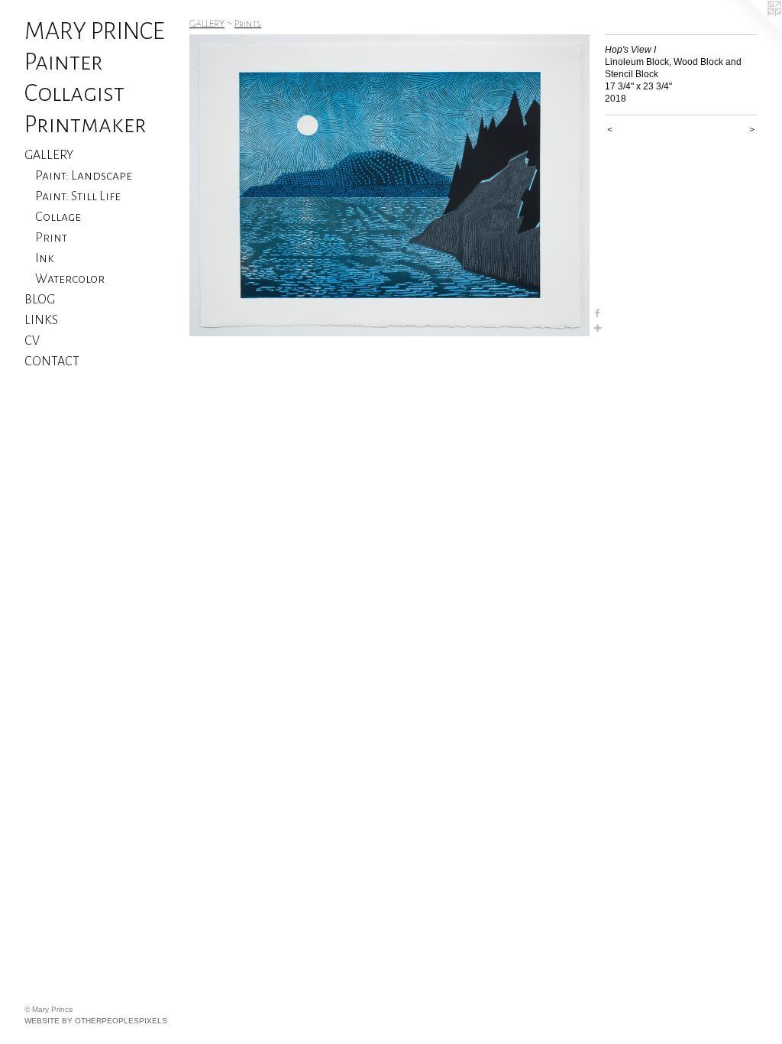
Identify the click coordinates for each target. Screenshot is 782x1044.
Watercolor (70, 279)
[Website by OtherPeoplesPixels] (751, 30)
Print (51, 238)
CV (32, 341)
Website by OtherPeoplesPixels (95, 1020)
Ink (44, 258)
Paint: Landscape (83, 176)
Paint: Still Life (78, 196)
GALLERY (48, 155)
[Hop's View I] (389, 185)
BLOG (39, 299)
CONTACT (51, 361)
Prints (247, 23)
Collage (58, 217)
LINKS (41, 320)
